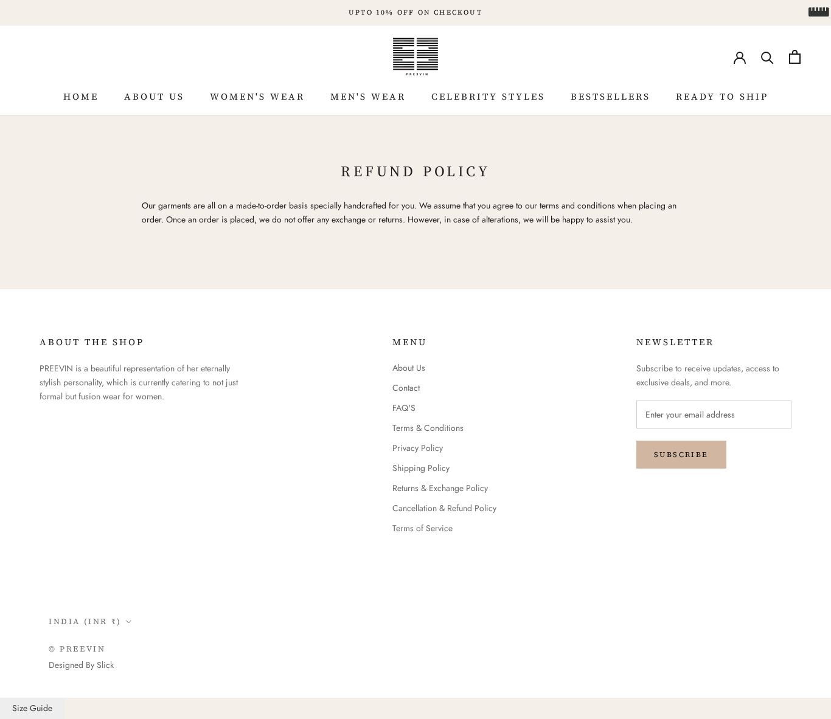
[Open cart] (795, 57)
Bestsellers (610, 96)
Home (81, 96)
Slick (105, 665)
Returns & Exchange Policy (440, 488)
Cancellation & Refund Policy (444, 508)
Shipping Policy (421, 468)
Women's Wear (257, 96)
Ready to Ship (722, 96)
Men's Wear (368, 96)
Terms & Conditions (428, 428)
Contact (406, 388)
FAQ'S (403, 408)
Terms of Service (422, 528)
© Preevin (77, 649)
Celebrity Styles (488, 96)
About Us (154, 96)
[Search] (767, 56)
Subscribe (681, 454)
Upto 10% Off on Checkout (415, 12)
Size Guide (32, 708)
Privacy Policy (417, 448)
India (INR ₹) (85, 621)
